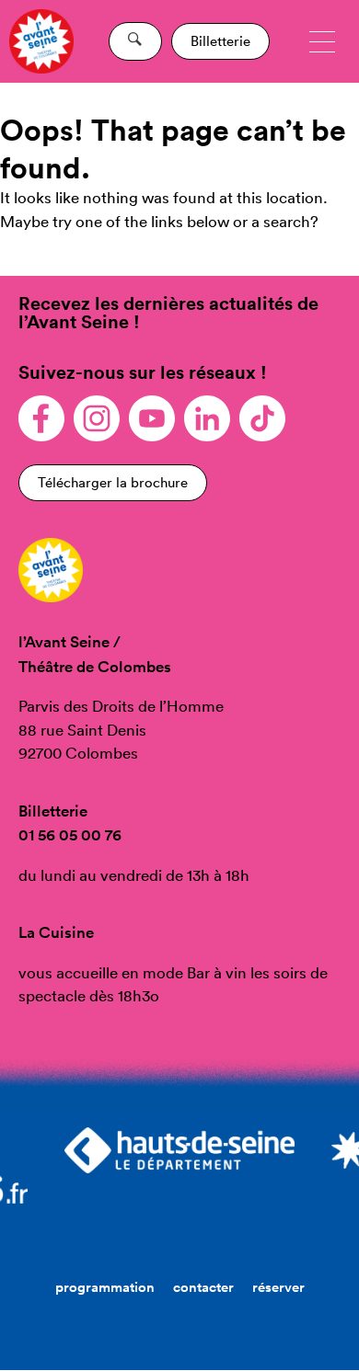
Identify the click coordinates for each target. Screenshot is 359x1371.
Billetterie (220, 41)
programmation (105, 1287)
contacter (203, 1287)
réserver (278, 1287)
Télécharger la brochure (113, 482)
